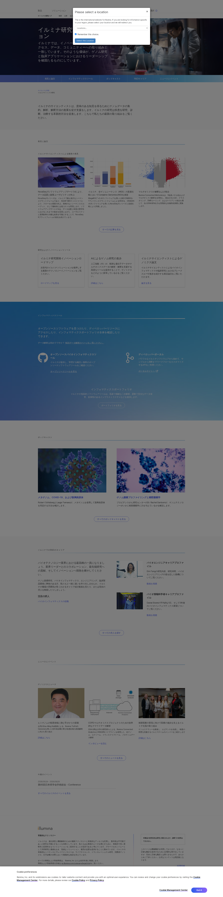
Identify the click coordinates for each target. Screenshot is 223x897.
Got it (199, 890)
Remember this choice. (88, 34)
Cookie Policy (78, 880)
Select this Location (85, 40)
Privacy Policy (97, 880)
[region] (111, 881)
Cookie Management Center (173, 890)
